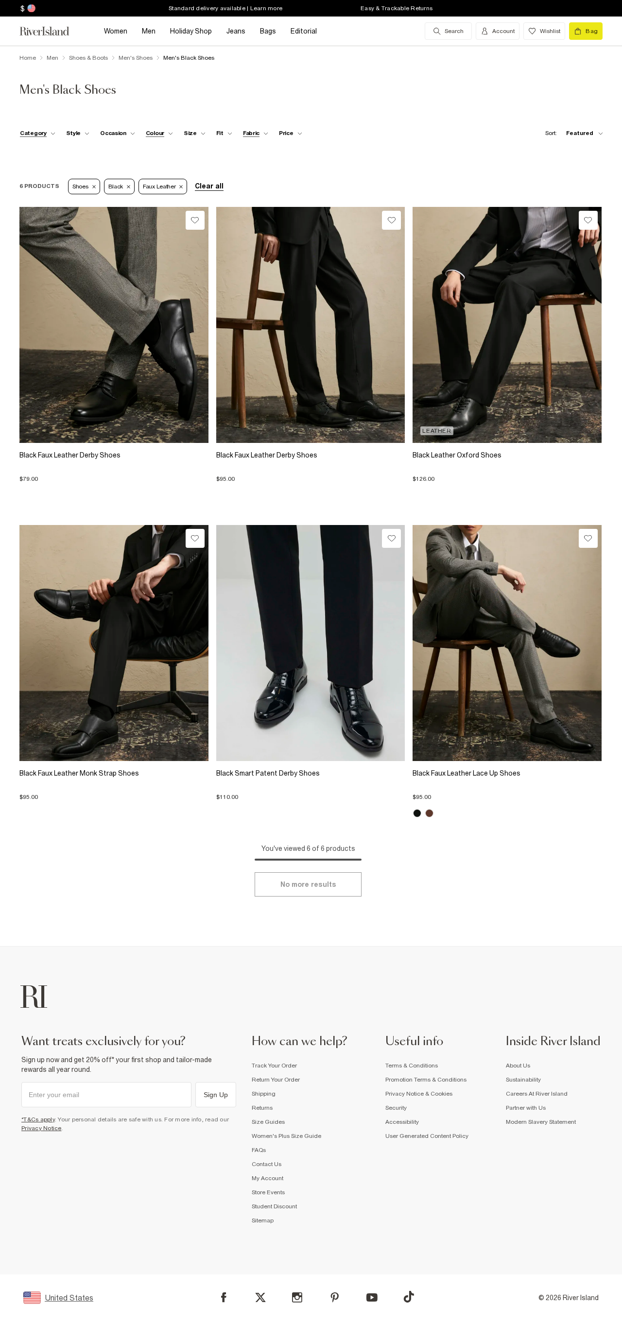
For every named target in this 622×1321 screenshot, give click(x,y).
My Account (267, 1178)
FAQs (259, 1150)
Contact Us (266, 1164)
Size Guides (268, 1121)
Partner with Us (526, 1107)
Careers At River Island (537, 1093)
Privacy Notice (41, 1128)
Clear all (209, 186)
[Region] (30, 8)
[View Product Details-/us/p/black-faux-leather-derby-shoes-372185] (310, 325)
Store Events (268, 1192)
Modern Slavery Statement (541, 1121)
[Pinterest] (334, 1297)
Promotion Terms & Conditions (425, 1079)
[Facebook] (223, 1297)
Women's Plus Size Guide (286, 1136)
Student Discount (274, 1206)
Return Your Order (276, 1079)
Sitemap (263, 1220)
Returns (262, 1107)
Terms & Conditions (411, 1065)
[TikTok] (409, 1297)
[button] (113, 474)
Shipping (264, 1093)
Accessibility (402, 1121)
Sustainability (523, 1079)
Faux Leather (159, 186)
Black (115, 186)
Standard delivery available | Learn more (225, 8)
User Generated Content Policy (426, 1136)
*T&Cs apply (38, 1119)
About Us (518, 1065)
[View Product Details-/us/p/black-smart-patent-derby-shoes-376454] (310, 643)
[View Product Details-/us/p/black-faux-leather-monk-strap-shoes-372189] (113, 643)
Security (396, 1107)
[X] (260, 1297)
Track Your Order (274, 1065)
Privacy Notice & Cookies (418, 1093)
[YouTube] (372, 1297)
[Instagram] (297, 1297)
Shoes (80, 186)
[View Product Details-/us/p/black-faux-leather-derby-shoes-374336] (113, 325)
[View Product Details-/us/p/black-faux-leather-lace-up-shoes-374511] (507, 643)
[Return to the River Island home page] (51, 31)
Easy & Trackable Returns (396, 8)
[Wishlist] (195, 220)
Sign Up (216, 1095)
